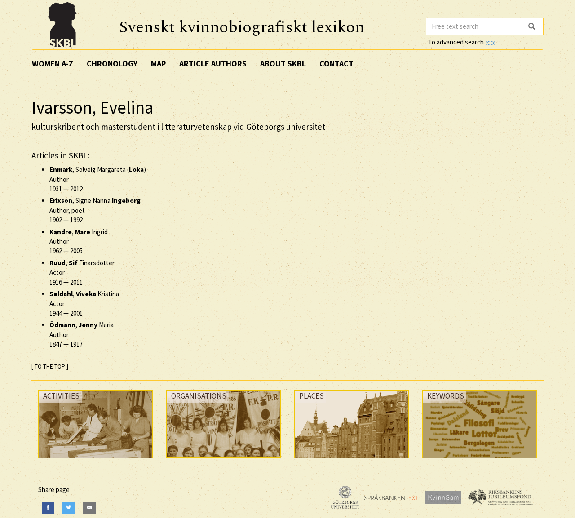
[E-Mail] (89, 508)
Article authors (213, 63)
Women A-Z (52, 63)
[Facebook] (48, 508)
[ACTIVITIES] (95, 460)
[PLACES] (351, 460)
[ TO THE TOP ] (49, 366)
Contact (336, 63)
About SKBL (283, 63)
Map (158, 63)
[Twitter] (68, 508)
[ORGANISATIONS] (223, 460)
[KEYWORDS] (479, 460)
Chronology (112, 63)
